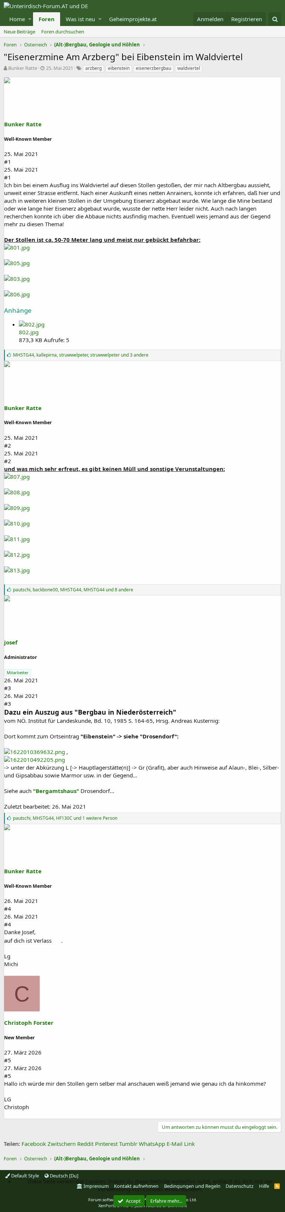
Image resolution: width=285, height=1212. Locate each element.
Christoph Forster (28, 1022)
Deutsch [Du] (63, 1175)
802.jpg (29, 332)
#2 (7, 445)
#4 (7, 908)
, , (80, 355)
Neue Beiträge (19, 31)
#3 (7, 688)
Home (17, 19)
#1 (7, 161)
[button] (29, 19)
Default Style (24, 1175)
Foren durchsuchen (62, 31)
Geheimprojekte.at (133, 19)
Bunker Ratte (22, 68)
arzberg (93, 68)
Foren (47, 19)
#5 (7, 1060)
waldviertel (188, 68)
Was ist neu (80, 19)
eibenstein (119, 68)
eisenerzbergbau (153, 68)
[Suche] (274, 19)
